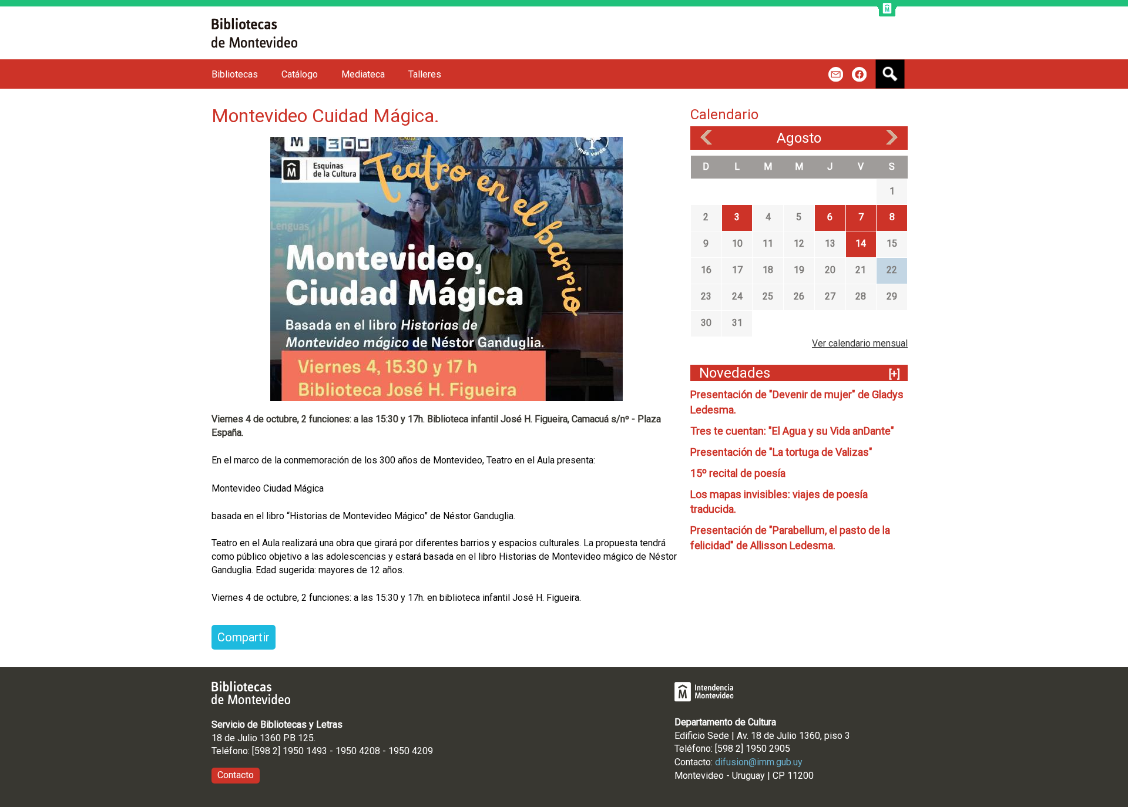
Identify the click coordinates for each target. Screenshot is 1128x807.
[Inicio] (254, 33)
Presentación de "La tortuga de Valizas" (781, 452)
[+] (894, 374)
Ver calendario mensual (860, 343)
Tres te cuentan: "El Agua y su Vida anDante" (792, 431)
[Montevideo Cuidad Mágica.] (446, 268)
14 (860, 243)
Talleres (424, 74)
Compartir (243, 637)
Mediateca (363, 74)
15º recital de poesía (737, 473)
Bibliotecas (235, 74)
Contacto (235, 775)
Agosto (799, 138)
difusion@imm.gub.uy (759, 762)
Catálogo (299, 74)
